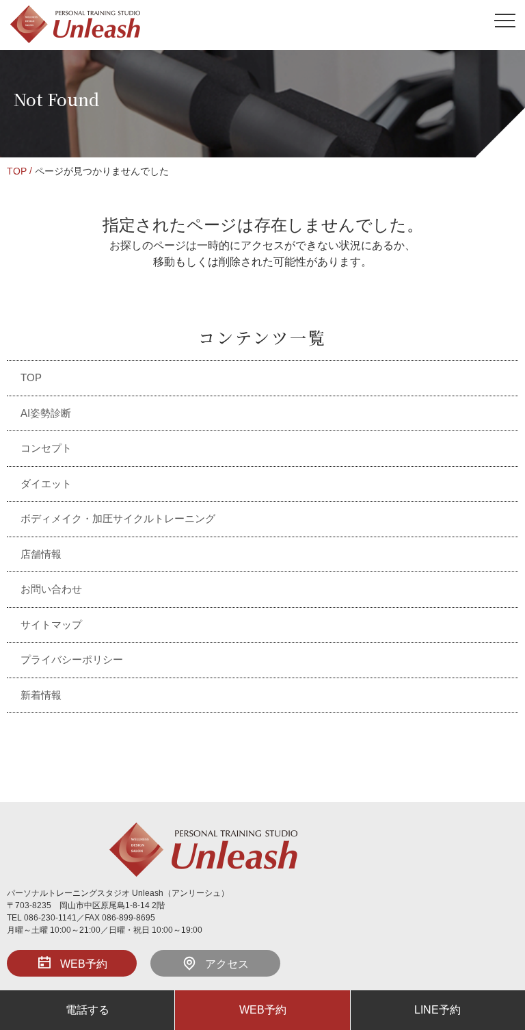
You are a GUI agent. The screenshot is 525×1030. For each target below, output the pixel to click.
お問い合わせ (51, 589)
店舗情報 (41, 554)
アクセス (227, 964)
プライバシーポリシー (72, 659)
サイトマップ (51, 624)
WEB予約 (83, 964)
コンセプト (46, 448)
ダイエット (46, 483)
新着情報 (41, 695)
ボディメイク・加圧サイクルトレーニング (118, 518)
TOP (17, 171)
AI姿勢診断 (46, 413)
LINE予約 (437, 1010)
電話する (87, 1010)
